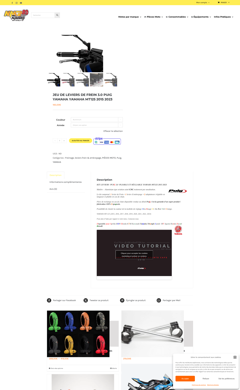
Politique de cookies (199, 385)
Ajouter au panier (80, 141)
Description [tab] (56, 175)
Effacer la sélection (113, 131)
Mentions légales (213, 385)
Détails (114, 368)
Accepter (185, 379)
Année (60, 125)
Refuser (206, 379)
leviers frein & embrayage (88, 157)
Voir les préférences (226, 379)
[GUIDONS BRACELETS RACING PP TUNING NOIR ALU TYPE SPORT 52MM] (157, 334)
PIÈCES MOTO (109, 157)
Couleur (60, 119)
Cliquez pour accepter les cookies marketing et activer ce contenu (134, 254)
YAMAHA (57, 162)
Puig (119, 157)
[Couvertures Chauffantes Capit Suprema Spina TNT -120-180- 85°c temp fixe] (83, 334)
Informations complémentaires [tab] (66, 182)
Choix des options (57, 368)
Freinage (69, 157)
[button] (235, 357)
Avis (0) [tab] (53, 189)
